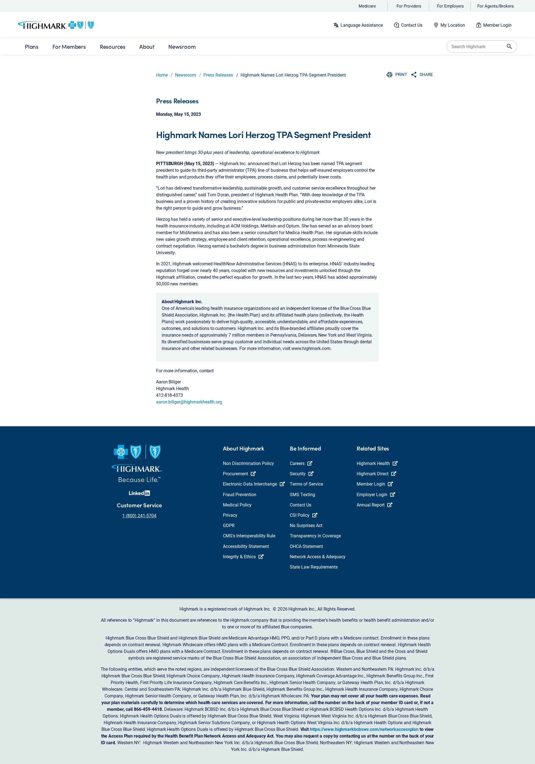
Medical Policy (237, 505)
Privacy (230, 515)
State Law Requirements (314, 567)
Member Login (497, 25)
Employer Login (372, 494)
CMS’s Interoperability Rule (249, 535)
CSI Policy (300, 515)
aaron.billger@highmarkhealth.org (189, 402)
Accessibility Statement (246, 546)
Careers (297, 463)
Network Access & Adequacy (318, 556)
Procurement (235, 473)
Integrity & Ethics (239, 556)
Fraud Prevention (239, 494)
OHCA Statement (306, 546)
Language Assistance (362, 25)
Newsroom (185, 75)
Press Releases (218, 75)
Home (162, 75)
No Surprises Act (306, 525)
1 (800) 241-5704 (139, 515)
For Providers (409, 6)
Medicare (367, 6)
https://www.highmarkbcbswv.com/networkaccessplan (364, 729)
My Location (453, 25)
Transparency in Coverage (315, 535)
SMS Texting (302, 494)
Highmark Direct (372, 473)
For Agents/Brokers (495, 6)
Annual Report (371, 505)
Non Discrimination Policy (248, 463)
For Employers (450, 6)
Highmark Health (373, 463)
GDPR (229, 525)
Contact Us (411, 25)
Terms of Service (306, 484)
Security (298, 473)
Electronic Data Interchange (250, 484)
